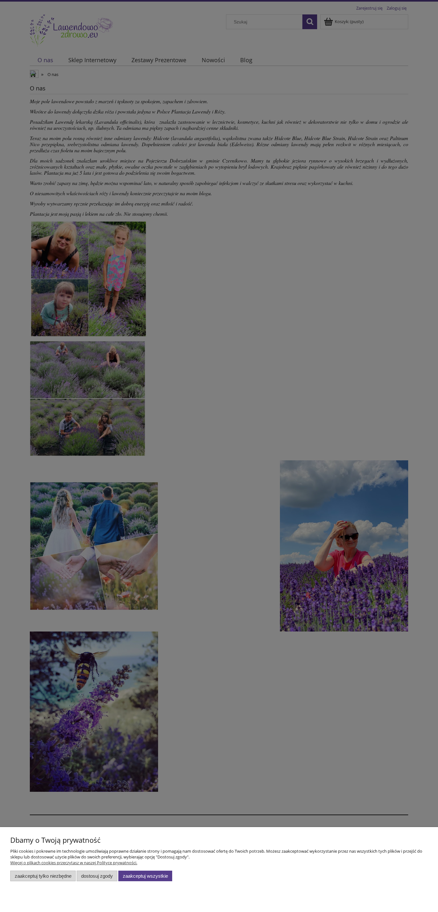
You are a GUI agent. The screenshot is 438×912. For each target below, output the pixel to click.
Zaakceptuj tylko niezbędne (43, 876)
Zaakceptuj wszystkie (145, 876)
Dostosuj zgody (97, 876)
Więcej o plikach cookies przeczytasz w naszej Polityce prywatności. (73, 863)
